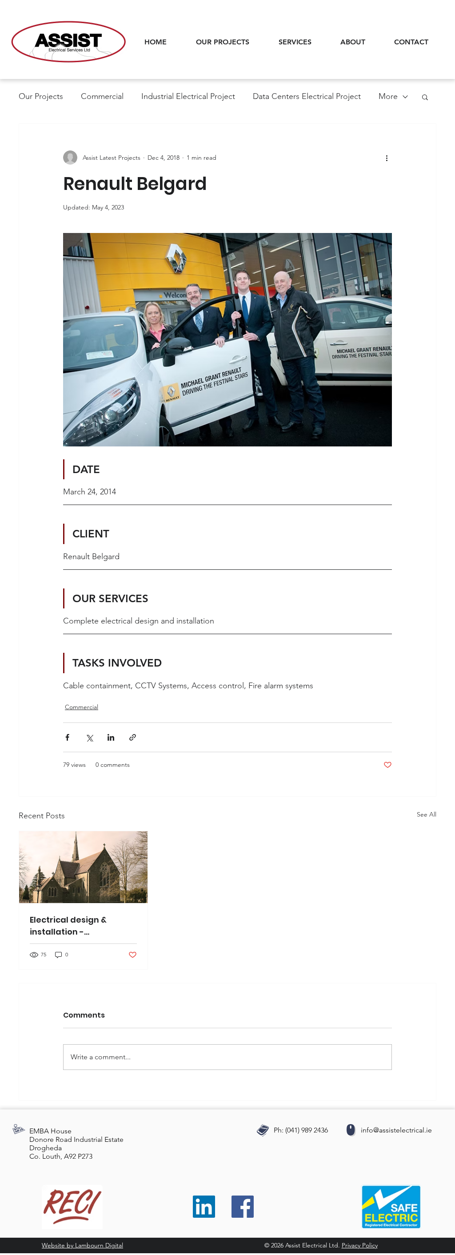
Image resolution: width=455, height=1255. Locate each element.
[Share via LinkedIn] (111, 737)
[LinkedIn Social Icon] (204, 1207)
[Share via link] (132, 737)
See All (426, 814)
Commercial (102, 96)
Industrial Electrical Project (188, 96)
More (388, 96)
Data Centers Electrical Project (307, 96)
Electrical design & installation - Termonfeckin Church (75, 926)
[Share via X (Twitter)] (89, 737)
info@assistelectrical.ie (396, 1130)
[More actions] (386, 157)
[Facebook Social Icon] (242, 1207)
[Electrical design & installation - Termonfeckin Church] (83, 867)
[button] (303, 42)
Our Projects (41, 96)
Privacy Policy (360, 1245)
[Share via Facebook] (67, 737)
